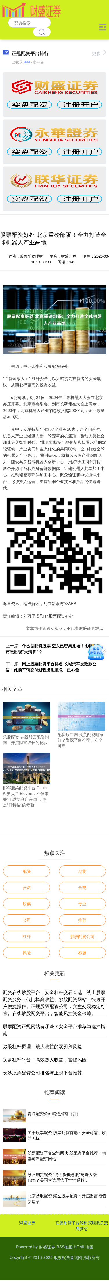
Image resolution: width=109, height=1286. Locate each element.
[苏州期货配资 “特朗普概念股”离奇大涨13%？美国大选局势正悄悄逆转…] (14, 1178)
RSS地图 (64, 1247)
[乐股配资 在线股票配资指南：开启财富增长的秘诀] (26, 717)
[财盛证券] (31, 10)
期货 (82, 871)
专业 (82, 904)
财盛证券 (27, 1222)
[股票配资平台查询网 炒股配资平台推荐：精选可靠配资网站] (14, 1156)
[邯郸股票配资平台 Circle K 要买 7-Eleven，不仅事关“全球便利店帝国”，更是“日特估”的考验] (26, 768)
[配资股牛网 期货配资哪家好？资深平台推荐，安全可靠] (81, 716)
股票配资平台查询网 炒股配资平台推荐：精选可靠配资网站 (67, 1155)
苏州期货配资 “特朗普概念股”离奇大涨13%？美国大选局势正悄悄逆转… (62, 1177)
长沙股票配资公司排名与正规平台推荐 (42, 1072)
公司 (27, 920)
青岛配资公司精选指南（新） (54, 1113)
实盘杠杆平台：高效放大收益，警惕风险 (45, 1059)
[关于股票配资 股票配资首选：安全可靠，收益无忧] (14, 1135)
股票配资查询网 (68, 1257)
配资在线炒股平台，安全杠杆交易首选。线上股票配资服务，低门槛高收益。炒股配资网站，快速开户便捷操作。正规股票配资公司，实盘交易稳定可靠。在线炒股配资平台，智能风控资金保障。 (54, 1003)
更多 (96, 53)
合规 (82, 887)
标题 (82, 952)
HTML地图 (83, 1247)
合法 (27, 887)
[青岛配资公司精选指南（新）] (14, 1115)
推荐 (82, 920)
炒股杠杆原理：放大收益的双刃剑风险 (42, 1046)
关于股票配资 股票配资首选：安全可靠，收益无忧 (67, 1135)
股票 (27, 904)
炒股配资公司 (82, 936)
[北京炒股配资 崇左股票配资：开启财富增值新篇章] (14, 1199)
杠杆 (27, 936)
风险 (27, 952)
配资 (27, 871)
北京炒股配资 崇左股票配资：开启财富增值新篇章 (67, 1198)
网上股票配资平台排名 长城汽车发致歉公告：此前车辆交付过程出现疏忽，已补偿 (51, 667)
